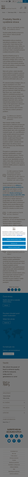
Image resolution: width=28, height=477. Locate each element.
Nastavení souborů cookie (14, 247)
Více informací (19, 235)
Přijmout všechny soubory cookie (14, 239)
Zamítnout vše (14, 243)
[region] (14, 238)
